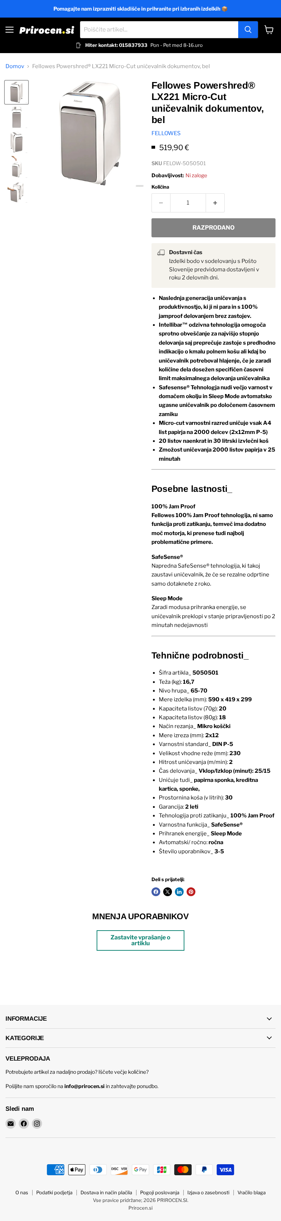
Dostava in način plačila (106, 1192)
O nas (21, 1192)
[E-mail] (10, 1123)
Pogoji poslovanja (159, 1192)
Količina (160, 187)
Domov (14, 66)
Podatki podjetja (54, 1192)
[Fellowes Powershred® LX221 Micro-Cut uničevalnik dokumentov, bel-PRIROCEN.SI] (16, 92)
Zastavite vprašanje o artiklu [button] (140, 940)
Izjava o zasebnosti (208, 1192)
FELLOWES (166, 133)
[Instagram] (37, 1123)
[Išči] (248, 29)
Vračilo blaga (251, 1192)
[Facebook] (24, 1123)
